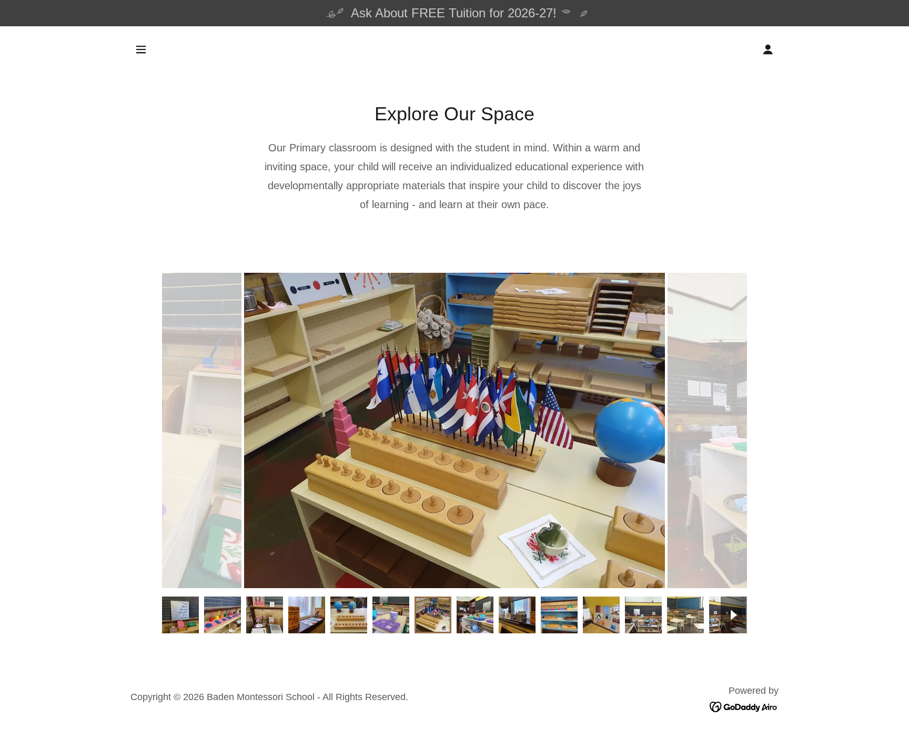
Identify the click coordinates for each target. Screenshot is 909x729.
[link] (744, 706)
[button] (141, 49)
